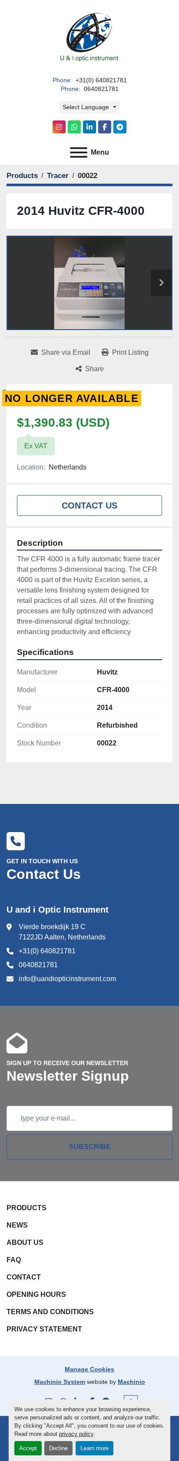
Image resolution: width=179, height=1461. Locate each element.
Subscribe (90, 1146)
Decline (58, 1448)
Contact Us (89, 505)
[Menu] (78, 152)
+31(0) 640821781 (100, 80)
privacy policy (76, 1434)
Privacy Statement (44, 1329)
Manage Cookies (89, 1369)
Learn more (94, 1448)
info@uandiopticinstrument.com (67, 978)
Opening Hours (36, 1294)
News (17, 1225)
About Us (25, 1242)
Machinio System (59, 1381)
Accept (28, 1448)
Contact (24, 1277)
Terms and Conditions (50, 1311)
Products (26, 1208)
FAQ (14, 1259)
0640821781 (100, 89)
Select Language (86, 107)
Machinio (131, 1381)
